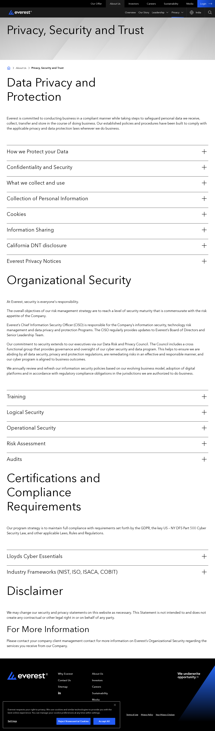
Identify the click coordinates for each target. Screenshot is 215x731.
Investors (133, 3)
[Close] (115, 705)
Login (203, 3)
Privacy (175, 12)
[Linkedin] (60, 693)
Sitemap (63, 686)
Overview (130, 12)
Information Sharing (30, 230)
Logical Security (25, 412)
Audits (14, 459)
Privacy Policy (147, 714)
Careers (151, 3)
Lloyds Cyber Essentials (34, 556)
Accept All (104, 721)
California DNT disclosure (37, 245)
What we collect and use (36, 183)
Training (16, 397)
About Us (115, 3)
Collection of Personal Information (47, 199)
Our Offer (96, 3)
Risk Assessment (26, 444)
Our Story (143, 12)
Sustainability (171, 3)
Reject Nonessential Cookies (73, 721)
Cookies (16, 214)
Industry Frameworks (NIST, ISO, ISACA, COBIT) (62, 572)
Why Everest (65, 673)
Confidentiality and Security (39, 167)
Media (189, 3)
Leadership (158, 12)
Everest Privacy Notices (34, 261)
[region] (61, 714)
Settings (12, 721)
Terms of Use (132, 714)
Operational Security (31, 428)
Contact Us (64, 680)
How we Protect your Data (37, 152)
